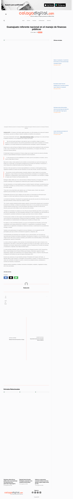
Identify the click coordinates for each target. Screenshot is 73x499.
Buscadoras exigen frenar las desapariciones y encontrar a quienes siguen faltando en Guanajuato (61, 85)
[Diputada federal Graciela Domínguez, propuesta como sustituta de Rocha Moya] (26, 434)
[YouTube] (40, 492)
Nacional (34, 20)
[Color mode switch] (6, 14)
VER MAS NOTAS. (7, 271)
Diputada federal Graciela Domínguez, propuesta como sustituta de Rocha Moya (25, 481)
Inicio (23, 20)
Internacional (41, 20)
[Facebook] (6, 277)
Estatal (28, 20)
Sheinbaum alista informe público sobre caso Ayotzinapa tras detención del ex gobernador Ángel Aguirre (61, 109)
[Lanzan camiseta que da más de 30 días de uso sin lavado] (62, 121)
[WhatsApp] (16, 277)
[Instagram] (38, 492)
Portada (40, 32)
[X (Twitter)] (11, 277)
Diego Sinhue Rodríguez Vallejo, (27, 136)
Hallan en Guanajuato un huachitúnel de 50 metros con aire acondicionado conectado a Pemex (61, 62)
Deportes (49, 20)
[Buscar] (4, 20)
